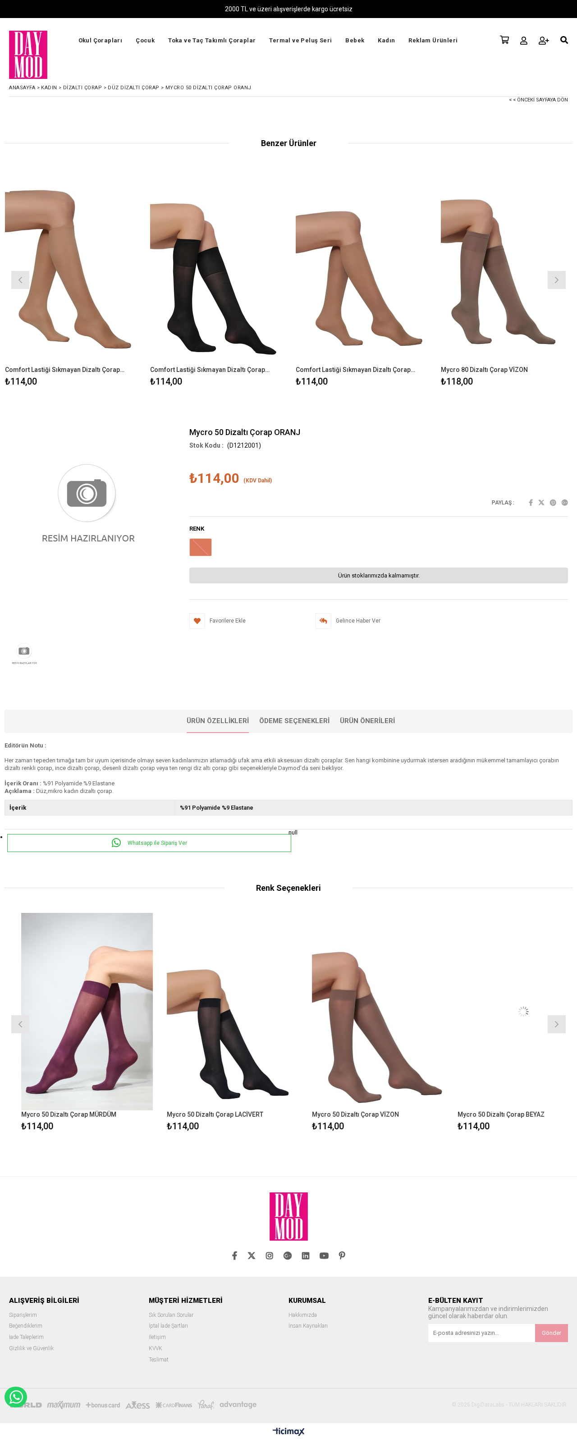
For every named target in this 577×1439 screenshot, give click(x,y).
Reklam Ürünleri (433, 40)
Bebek (354, 40)
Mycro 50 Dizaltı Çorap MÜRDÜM (52, 1114)
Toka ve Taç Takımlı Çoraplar (212, 40)
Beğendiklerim (25, 1326)
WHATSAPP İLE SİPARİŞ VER (16, 1397)
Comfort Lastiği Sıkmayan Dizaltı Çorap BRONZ (356, 369)
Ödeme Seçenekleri (294, 721)
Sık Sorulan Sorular (171, 1315)
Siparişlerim (23, 1315)
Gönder (551, 1332)
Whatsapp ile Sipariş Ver (156, 843)
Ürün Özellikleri (218, 721)
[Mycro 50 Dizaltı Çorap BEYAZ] (507, 1012)
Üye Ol (544, 40)
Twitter (541, 503)
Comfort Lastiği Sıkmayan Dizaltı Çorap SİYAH (210, 369)
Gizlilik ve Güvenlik (31, 1349)
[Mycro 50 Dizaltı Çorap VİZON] (361, 1012)
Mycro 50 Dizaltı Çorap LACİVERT (198, 1114)
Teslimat (159, 1360)
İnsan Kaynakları (308, 1326)
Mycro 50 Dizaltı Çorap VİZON (338, 1114)
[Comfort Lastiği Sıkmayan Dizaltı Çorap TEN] (71, 267)
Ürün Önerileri (367, 721)
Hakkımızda (302, 1315)
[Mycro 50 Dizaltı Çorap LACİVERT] (216, 1012)
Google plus (565, 503)
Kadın (386, 40)
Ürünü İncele (102, 279)
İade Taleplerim (26, 1337)
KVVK (155, 1349)
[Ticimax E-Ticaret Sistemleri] (289, 1432)
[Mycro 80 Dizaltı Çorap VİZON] (507, 267)
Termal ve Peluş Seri (300, 40)
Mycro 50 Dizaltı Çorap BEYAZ (484, 1114)
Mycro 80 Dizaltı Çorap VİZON (484, 369)
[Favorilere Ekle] (70, 279)
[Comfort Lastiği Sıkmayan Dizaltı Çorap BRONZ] (362, 267)
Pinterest (553, 503)
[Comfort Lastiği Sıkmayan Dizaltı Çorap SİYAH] (216, 267)
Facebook (531, 503)
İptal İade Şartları (168, 1326)
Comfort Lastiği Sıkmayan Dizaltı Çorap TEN (65, 369)
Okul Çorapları (100, 40)
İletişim (157, 1337)
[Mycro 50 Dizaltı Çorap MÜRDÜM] (71, 1012)
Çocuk (145, 40)
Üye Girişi (523, 40)
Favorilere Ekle (70, 1023)
